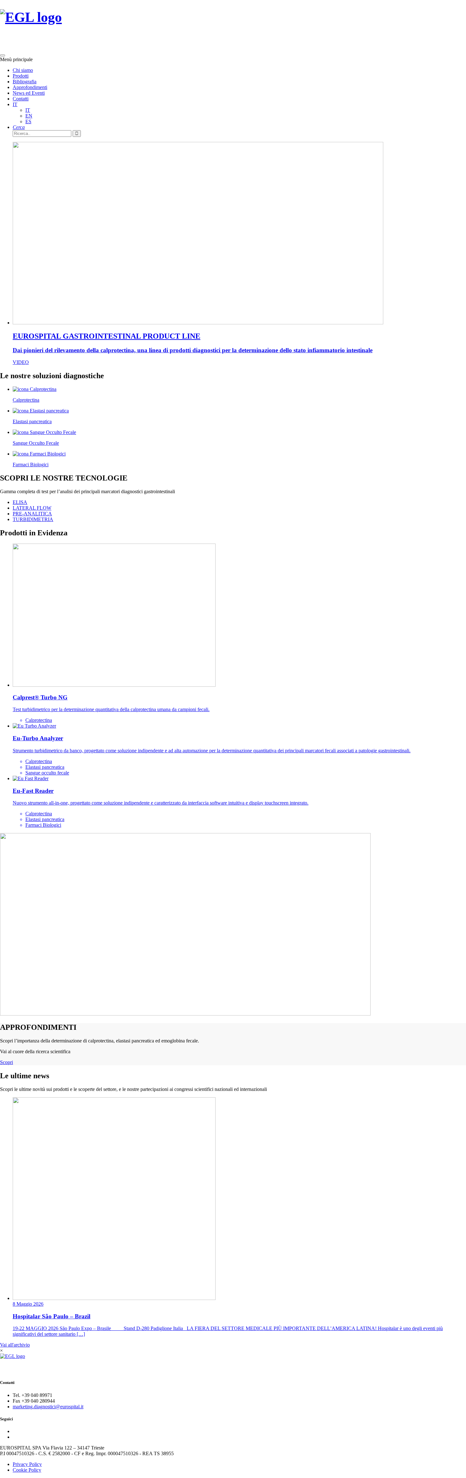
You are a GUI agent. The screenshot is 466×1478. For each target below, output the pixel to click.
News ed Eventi (29, 93)
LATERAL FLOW (32, 508)
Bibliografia (24, 81)
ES (28, 121)
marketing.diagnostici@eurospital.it (48, 1406)
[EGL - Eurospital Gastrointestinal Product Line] (31, 25)
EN (28, 115)
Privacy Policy (27, 1464)
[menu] (2, 55)
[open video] (233, 925)
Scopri (6, 1062)
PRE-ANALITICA (32, 513)
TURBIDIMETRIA (33, 519)
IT (15, 104)
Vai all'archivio (15, 1344)
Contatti (21, 98)
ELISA (20, 502)
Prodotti (21, 76)
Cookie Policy (27, 1470)
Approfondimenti (30, 87)
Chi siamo (23, 70)
